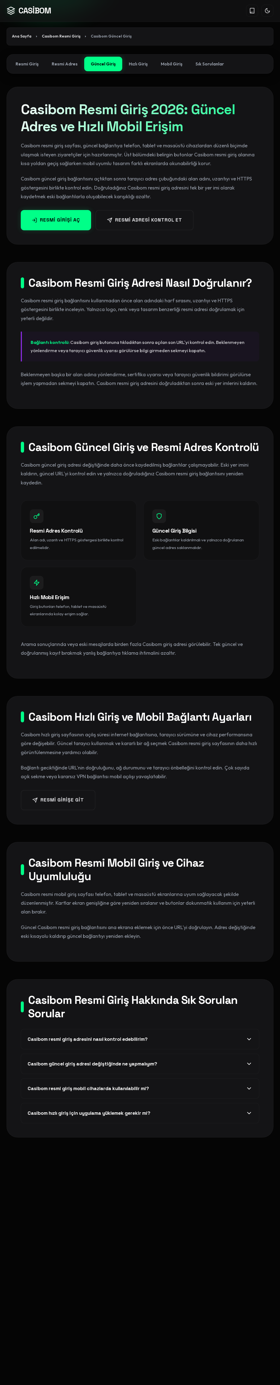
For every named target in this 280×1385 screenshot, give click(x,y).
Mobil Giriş (171, 64)
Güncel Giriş (103, 64)
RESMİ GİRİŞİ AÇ (60, 220)
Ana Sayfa (21, 36)
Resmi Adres (65, 64)
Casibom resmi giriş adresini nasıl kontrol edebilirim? (88, 1039)
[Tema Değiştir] (267, 11)
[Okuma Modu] (252, 11)
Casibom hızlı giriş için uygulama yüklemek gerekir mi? (89, 1113)
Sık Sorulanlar (210, 64)
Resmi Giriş (27, 64)
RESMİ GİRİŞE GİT (62, 800)
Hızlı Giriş (138, 64)
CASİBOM (35, 11)
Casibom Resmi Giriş (61, 36)
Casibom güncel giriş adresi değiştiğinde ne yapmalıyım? (92, 1064)
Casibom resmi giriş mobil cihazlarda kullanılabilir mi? (88, 1088)
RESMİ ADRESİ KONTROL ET (148, 220)
